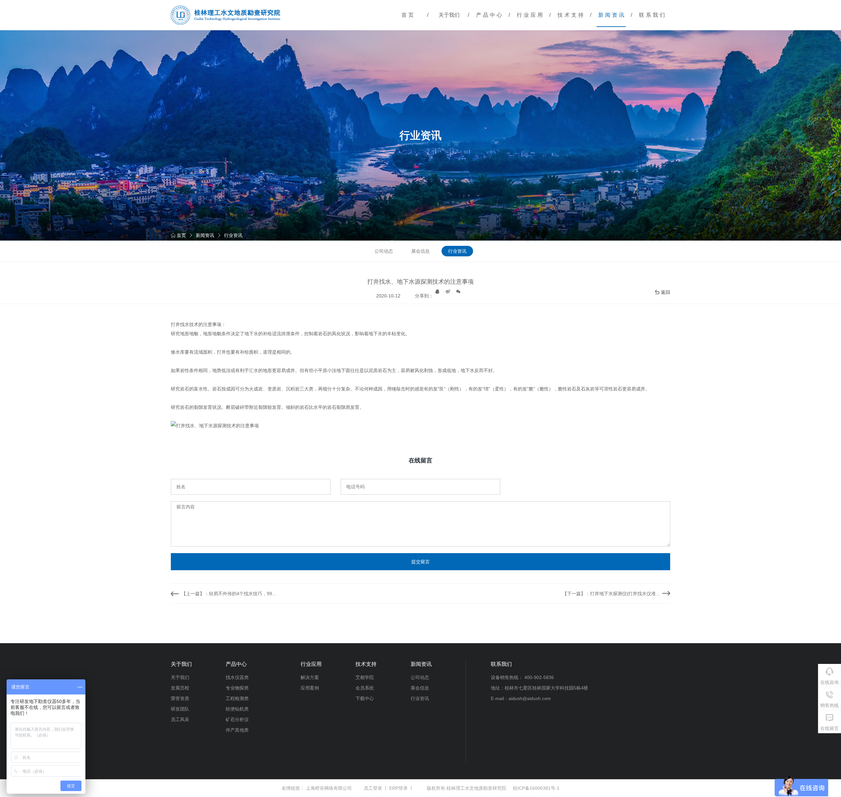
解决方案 (310, 677)
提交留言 (420, 561)
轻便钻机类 (237, 709)
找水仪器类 (237, 677)
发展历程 (180, 688)
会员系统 (364, 688)
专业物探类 (237, 688)
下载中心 (364, 698)
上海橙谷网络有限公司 (329, 788)
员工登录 (373, 788)
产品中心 (490, 15)
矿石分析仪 (237, 719)
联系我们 (653, 15)
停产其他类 (237, 730)
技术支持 (571, 15)
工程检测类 (237, 698)
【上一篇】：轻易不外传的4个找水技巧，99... (228, 593)
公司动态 (384, 251)
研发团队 (180, 709)
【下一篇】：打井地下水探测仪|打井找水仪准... (611, 593)
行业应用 (530, 15)
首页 (408, 15)
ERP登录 (398, 788)
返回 (665, 292)
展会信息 (420, 251)
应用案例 (310, 688)
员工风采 (180, 719)
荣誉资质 (180, 698)
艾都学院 (364, 677)
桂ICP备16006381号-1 (536, 788)
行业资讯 (233, 235)
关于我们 (449, 15)
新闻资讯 (612, 15)
